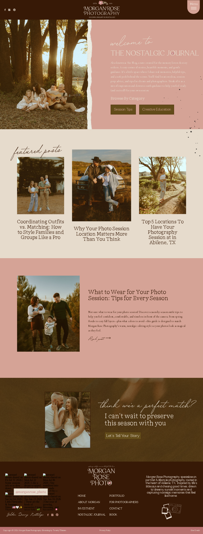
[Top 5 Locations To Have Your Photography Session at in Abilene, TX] (162, 185)
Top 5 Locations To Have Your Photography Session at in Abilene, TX (163, 232)
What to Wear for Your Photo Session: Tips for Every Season (128, 295)
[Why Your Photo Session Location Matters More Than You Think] (101, 185)
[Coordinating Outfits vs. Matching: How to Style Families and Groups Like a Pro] (40, 185)
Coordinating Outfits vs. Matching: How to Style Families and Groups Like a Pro (40, 229)
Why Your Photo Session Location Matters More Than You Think (101, 233)
